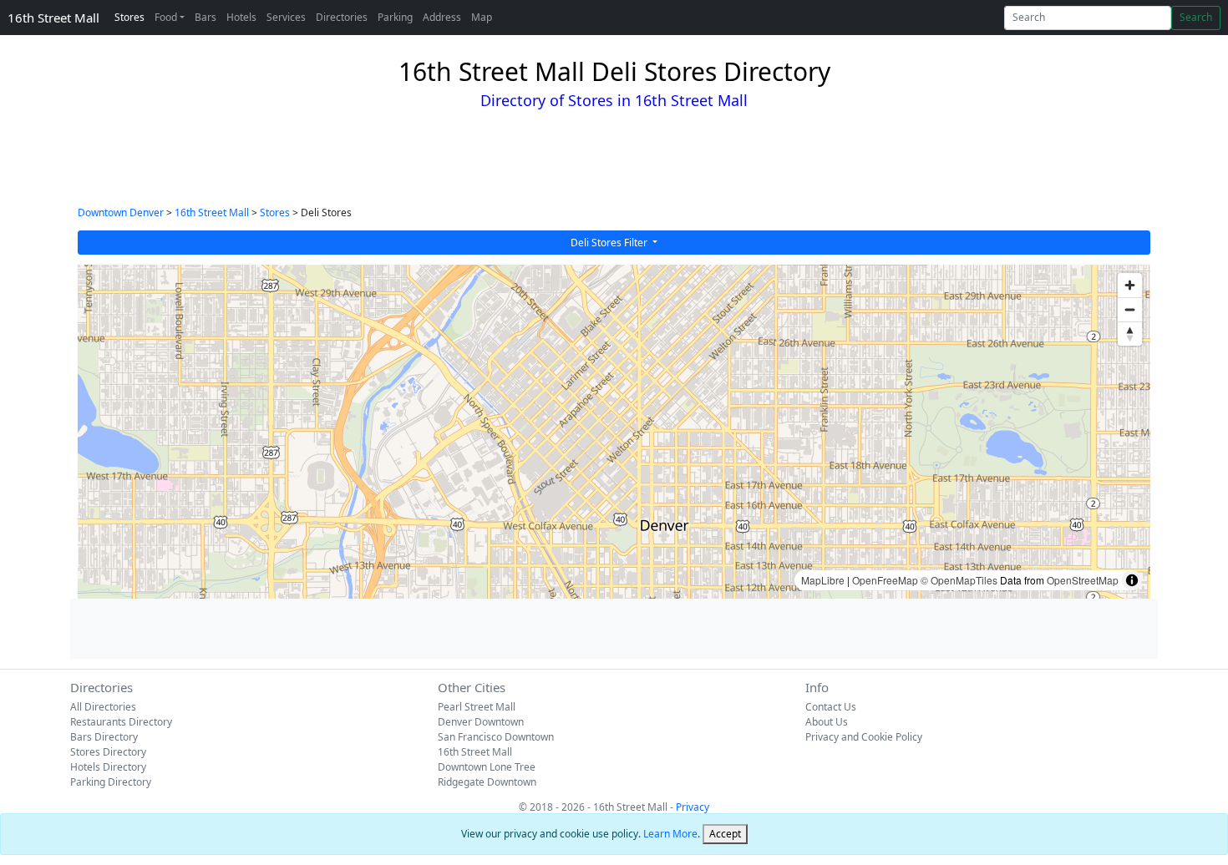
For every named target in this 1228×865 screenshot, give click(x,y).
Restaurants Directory (121, 722)
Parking (395, 17)
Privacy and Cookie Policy (863, 737)
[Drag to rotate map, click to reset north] (1130, 333)
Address (442, 17)
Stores (129, 17)
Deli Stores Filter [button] (610, 242)
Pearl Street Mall (476, 707)
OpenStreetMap (1083, 580)
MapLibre (823, 580)
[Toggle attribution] (1132, 580)
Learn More (670, 834)
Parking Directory (110, 782)
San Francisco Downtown (496, 737)
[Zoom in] (1130, 285)
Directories (342, 17)
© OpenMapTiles (959, 580)
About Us (826, 722)
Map (481, 17)
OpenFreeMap (885, 580)
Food (166, 17)
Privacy (692, 807)
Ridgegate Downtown (487, 782)
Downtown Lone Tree (486, 767)
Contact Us (830, 707)
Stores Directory (108, 752)
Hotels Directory (108, 767)
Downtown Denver (121, 212)
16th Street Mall (53, 17)
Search (1196, 17)
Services (286, 17)
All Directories (103, 707)
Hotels (241, 17)
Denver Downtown (481, 722)
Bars (205, 17)
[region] (614, 432)
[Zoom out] (1130, 309)
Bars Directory (104, 737)
